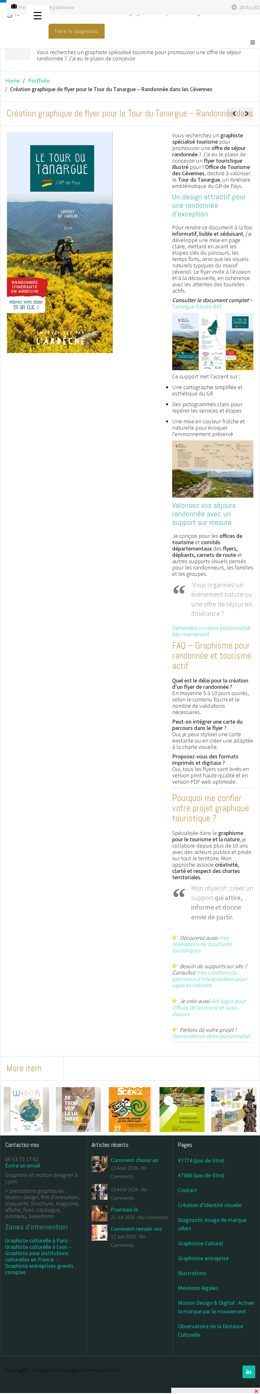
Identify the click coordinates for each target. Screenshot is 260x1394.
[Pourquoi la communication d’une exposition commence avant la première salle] (99, 1213)
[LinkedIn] (249, 1372)
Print (22, 7)
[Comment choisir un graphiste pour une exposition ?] (99, 1163)
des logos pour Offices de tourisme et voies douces (209, 1007)
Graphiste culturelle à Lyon (36, 1246)
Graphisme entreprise (203, 1258)
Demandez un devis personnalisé (211, 1036)
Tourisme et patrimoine (51, 7)
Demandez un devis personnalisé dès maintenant (211, 631)
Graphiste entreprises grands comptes (39, 1269)
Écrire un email (22, 1165)
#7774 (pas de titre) (201, 1160)
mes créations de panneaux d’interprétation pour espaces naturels (209, 979)
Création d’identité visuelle (210, 1205)
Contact (187, 1190)
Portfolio (39, 81)
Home (12, 81)
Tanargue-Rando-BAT (197, 306)
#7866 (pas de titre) (201, 1175)
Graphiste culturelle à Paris (36, 1240)
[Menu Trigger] (37, 15)
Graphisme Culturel (200, 1243)
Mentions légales (198, 1287)
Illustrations (192, 1273)
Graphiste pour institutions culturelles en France (36, 1256)
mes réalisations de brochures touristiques (202, 944)
